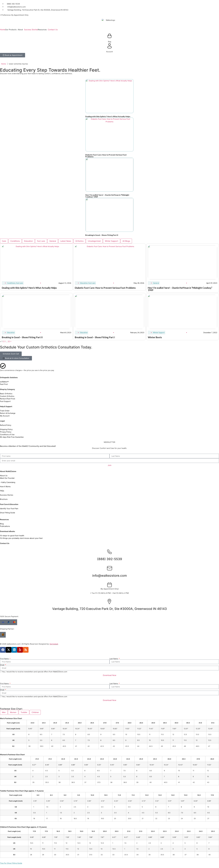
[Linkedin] (14, 650)
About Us (3, 475)
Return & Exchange (7, 413)
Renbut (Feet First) (7, 399)
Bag (109, 41)
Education (28, 241)
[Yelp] (20, 650)
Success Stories (31, 29)
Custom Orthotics (7, 396)
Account (109, 52)
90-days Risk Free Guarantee (12, 437)
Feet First (4, 384)
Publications (5, 526)
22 (9, 341)
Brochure (4, 499)
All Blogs (126, 241)
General (52, 241)
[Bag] (109, 36)
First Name (4, 658)
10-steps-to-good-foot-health (12, 535)
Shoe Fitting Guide (7, 513)
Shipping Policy (6, 429)
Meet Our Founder (7, 478)
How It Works (5, 486)
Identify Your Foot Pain (9, 508)
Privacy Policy (5, 432)
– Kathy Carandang (7, 482)
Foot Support (5, 401)
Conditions (15, 241)
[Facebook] (3, 650)
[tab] (4, 712)
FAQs (2, 491)
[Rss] (26, 650)
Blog (2, 524)
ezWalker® (4, 382)
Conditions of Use (7, 434)
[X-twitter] (8, 650)
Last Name (114, 658)
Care (4, 241)
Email (2, 665)
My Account (4, 416)
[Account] (109, 46)
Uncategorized (94, 241)
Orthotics (79, 241)
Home (2, 29)
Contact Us (53, 29)
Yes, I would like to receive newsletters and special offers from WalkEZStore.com (34, 672)
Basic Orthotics (6, 393)
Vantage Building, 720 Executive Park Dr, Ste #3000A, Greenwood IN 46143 (109, 609)
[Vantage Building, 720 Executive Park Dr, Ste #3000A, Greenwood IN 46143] (109, 601)
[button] (11, 29)
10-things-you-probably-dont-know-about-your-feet (21, 538)
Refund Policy (5, 425)
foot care (41, 241)
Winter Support (111, 241)
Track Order (5, 411)
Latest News (65, 241)
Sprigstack (54, 644)
